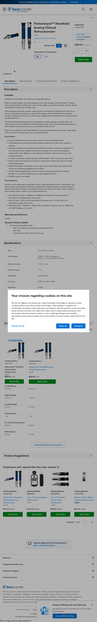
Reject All (63, 326)
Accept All (78, 326)
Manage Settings (18, 326)
